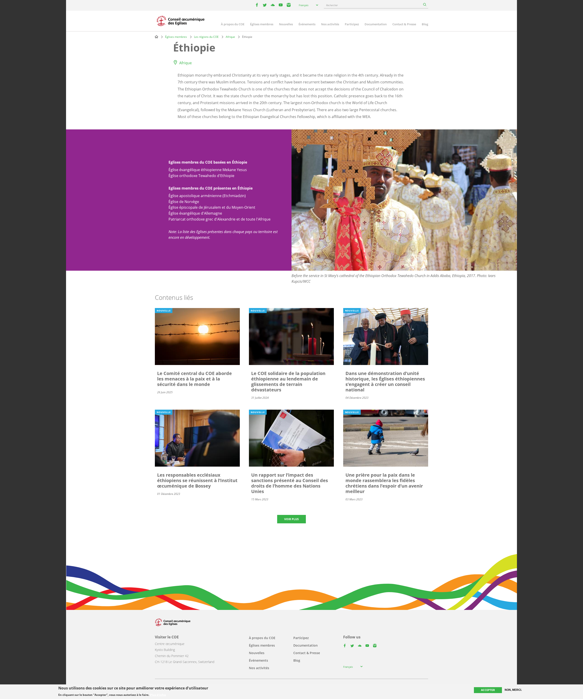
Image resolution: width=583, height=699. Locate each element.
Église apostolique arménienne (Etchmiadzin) (207, 195)
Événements (307, 24)
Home (156, 36)
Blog (425, 24)
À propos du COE (232, 24)
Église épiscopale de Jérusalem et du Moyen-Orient (212, 207)
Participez (352, 24)
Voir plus (291, 519)
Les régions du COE (206, 37)
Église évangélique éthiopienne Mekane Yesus (208, 169)
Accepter (488, 690)
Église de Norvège (184, 201)
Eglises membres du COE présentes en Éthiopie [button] (211, 188)
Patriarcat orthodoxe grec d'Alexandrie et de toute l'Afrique (220, 219)
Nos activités (330, 24)
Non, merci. (513, 689)
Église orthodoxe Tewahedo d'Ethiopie (201, 175)
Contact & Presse (404, 24)
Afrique (230, 37)
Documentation (376, 24)
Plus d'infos (158, 694)
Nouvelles (286, 24)
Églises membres (261, 24)
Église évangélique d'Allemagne (195, 213)
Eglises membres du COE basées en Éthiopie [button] (208, 162)
